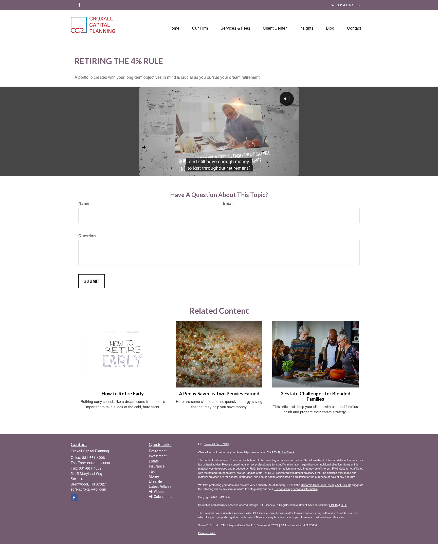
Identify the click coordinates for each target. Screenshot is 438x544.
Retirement (158, 450)
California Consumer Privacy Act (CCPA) (326, 485)
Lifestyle (155, 481)
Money (154, 476)
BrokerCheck (286, 452)
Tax (152, 471)
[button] (200, 28)
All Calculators (160, 496)
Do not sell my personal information (296, 489)
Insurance (157, 466)
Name (83, 203)
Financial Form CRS (216, 444)
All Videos (157, 491)
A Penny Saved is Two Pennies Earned (219, 393)
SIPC (344, 505)
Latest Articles (160, 486)
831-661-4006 (348, 4)
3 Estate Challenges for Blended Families (315, 396)
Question (87, 236)
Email (228, 203)
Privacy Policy (207, 533)
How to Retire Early (123, 393)
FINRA (333, 505)
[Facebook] (79, 4)
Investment (158, 455)
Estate (154, 460)
